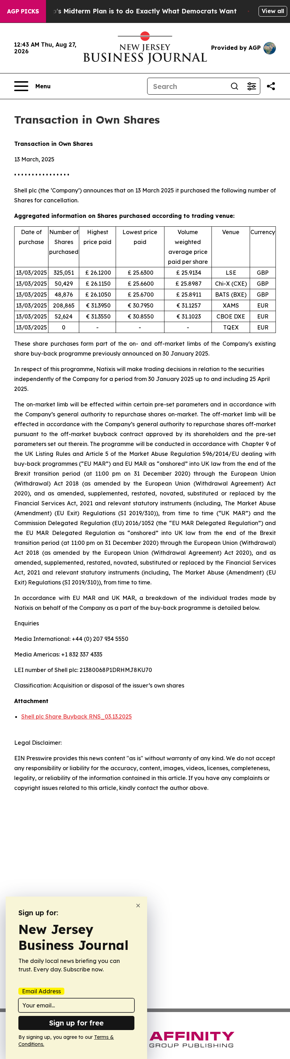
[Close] (138, 905)
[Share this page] (271, 86)
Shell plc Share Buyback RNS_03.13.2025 (76, 716)
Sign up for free (76, 1022)
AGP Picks (23, 11)
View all (273, 10)
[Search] (234, 86)
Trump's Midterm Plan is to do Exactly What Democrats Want (136, 11)
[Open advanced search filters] (251, 86)
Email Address (41, 991)
